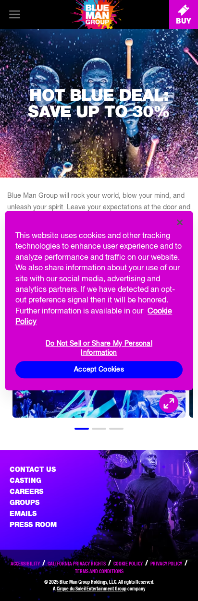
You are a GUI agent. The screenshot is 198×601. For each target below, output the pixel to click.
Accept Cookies (99, 369)
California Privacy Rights (77, 563)
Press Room (33, 525)
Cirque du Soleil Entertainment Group (91, 588)
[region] (99, 300)
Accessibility (25, 563)
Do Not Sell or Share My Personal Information (99, 347)
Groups (24, 502)
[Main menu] (14, 14)
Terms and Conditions (99, 571)
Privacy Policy (166, 563)
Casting (25, 480)
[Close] (179, 222)
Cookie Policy (128, 563)
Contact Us (33, 469)
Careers (26, 491)
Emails (23, 513)
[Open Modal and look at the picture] (168, 403)
